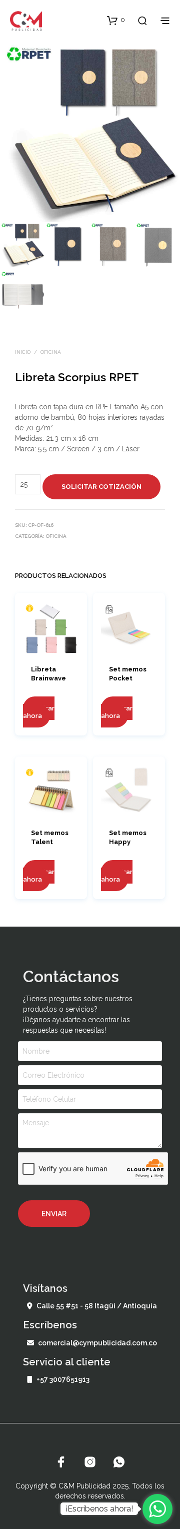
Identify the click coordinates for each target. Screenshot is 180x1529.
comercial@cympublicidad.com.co (97, 1343)
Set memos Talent (49, 837)
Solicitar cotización (102, 486)
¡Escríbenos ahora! (99, 1508)
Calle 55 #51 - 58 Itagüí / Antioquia (96, 1306)
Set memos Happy (127, 837)
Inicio (22, 352)
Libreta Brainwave (48, 673)
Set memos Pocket (127, 673)
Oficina (50, 352)
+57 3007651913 (63, 1379)
